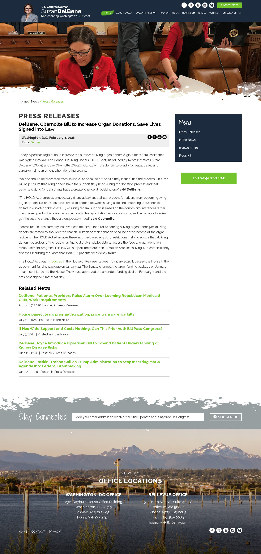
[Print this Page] (159, 138)
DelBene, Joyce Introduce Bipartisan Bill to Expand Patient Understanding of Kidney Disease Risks (89, 345)
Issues (202, 13)
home (108, 13)
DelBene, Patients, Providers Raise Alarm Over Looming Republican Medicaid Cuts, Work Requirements (89, 297)
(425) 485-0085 (174, 512)
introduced (54, 261)
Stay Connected (42, 417)
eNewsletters (188, 148)
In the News (187, 140)
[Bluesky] (211, 5)
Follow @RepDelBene (209, 178)
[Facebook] (184, 5)
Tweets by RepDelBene (208, 170)
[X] (191, 5)
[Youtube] (198, 5)
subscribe (228, 417)
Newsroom (188, 13)
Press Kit (185, 155)
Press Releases (189, 132)
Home (23, 101)
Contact (214, 13)
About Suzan (124, 13)
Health (35, 142)
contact (38, 531)
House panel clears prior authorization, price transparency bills (76, 314)
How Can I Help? (169, 13)
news (35, 101)
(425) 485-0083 (172, 517)
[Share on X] (154, 138)
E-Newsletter (229, 5)
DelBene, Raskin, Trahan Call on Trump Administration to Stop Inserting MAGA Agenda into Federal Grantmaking (89, 364)
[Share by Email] (164, 138)
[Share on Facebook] (150, 138)
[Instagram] (205, 5)
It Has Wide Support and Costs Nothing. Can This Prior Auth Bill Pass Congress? (90, 328)
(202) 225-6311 (100, 512)
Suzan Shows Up (146, 13)
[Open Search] (240, 13)
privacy (55, 531)
